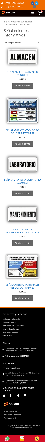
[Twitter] (36, 3)
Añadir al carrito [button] (22, 85)
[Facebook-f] (32, 3)
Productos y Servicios (14, 314)
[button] (32, 13)
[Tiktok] (34, 6)
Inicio (6, 21)
